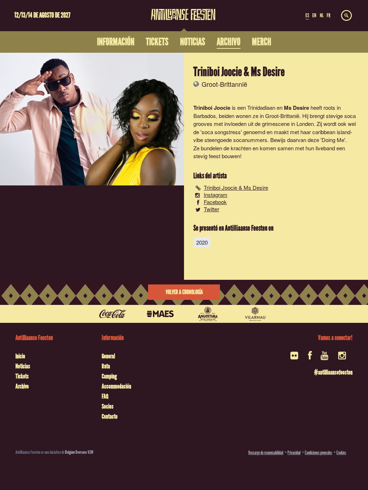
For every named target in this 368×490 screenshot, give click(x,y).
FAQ (105, 396)
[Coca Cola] (112, 314)
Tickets (22, 376)
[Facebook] (310, 358)
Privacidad (294, 452)
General (108, 356)
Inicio (20, 356)
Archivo (22, 386)
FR (328, 15)
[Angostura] (207, 314)
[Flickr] (294, 358)
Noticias (22, 366)
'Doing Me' (333, 139)
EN (314, 15)
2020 (202, 242)
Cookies (341, 452)
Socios (108, 406)
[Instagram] (342, 358)
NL (321, 15)
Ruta (106, 366)
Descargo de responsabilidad (265, 452)
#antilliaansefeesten (333, 372)
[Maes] (160, 314)
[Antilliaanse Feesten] (183, 10)
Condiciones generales (318, 452)
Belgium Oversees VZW (79, 452)
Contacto (110, 416)
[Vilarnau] (255, 314)
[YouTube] (325, 358)
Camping (109, 376)
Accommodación (116, 386)
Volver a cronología (184, 292)
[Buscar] (346, 16)
